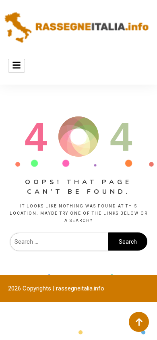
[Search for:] (59, 241)
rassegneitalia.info (80, 288)
